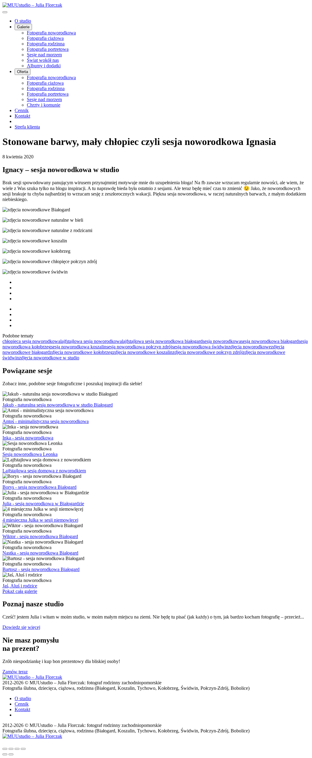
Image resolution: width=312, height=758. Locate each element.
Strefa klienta (27, 126)
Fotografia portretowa (48, 49)
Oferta (22, 71)
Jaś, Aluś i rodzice (19, 585)
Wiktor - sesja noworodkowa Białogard (40, 536)
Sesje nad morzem (44, 54)
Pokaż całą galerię (19, 591)
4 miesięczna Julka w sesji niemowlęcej (40, 520)
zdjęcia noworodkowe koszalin (142, 352)
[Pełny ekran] (17, 749)
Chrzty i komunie (43, 105)
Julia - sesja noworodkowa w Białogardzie (43, 503)
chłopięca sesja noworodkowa (31, 341)
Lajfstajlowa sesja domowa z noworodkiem (44, 470)
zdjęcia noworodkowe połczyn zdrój (207, 352)
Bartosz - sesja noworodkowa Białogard (41, 569)
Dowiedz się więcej (21, 627)
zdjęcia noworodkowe (249, 346)
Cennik (22, 110)
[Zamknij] (4, 749)
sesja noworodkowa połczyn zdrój (139, 346)
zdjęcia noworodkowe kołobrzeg (81, 352)
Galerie (23, 27)
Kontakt (22, 115)
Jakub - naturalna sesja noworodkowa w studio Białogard (57, 404)
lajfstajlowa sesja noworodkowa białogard (162, 341)
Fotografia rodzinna (46, 43)
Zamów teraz (15, 671)
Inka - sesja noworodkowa (27, 437)
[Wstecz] (4, 754)
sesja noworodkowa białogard (270, 341)
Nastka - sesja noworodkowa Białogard (40, 552)
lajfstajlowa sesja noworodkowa (91, 341)
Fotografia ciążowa (45, 38)
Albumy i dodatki (44, 65)
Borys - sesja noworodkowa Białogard (39, 487)
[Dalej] (11, 754)
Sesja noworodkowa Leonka (30, 454)
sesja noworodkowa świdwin (200, 346)
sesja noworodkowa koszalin (78, 346)
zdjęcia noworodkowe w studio (49, 357)
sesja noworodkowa (222, 341)
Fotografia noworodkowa (51, 32)
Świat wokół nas (43, 60)
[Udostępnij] (11, 749)
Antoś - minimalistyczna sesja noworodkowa (45, 421)
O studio (23, 20)
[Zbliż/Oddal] (23, 749)
